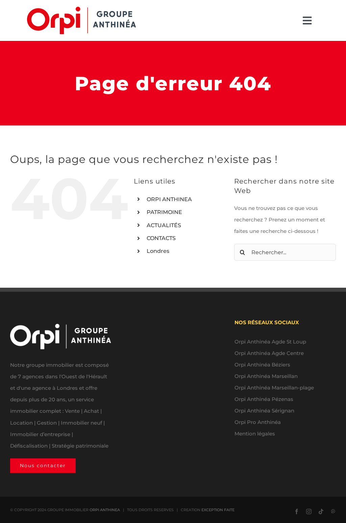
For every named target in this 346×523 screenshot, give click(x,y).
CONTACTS (161, 238)
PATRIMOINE (164, 212)
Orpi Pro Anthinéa (257, 422)
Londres (158, 251)
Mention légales (254, 433)
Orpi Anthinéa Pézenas (263, 399)
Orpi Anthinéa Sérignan (264, 410)
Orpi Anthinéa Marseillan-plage (274, 387)
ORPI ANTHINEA (169, 199)
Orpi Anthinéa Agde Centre (269, 353)
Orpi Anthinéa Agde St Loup (270, 341)
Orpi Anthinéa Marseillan (266, 376)
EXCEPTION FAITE (217, 509)
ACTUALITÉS (164, 225)
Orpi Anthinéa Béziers (262, 364)
